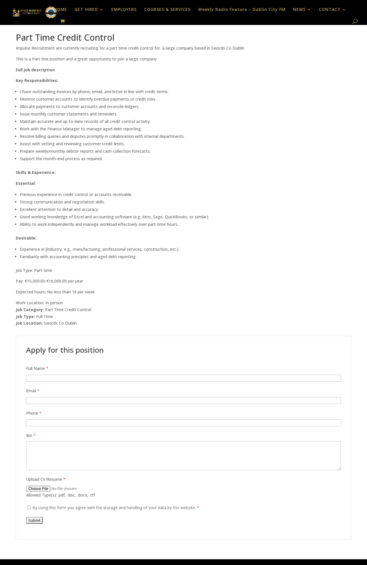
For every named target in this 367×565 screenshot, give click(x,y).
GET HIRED (86, 9)
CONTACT (330, 9)
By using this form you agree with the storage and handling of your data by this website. (115, 507)
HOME (60, 9)
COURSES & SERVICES (167, 9)
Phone (34, 413)
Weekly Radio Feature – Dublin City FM (242, 9)
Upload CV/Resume (46, 479)
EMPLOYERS (124, 9)
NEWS (299, 9)
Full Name (37, 368)
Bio (31, 435)
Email (33, 390)
